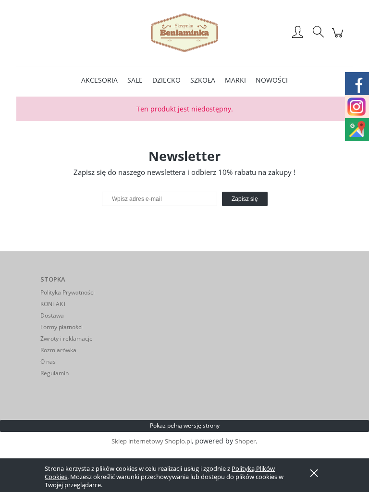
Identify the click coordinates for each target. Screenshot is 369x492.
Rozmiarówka (58, 350)
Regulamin (54, 373)
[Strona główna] (184, 32)
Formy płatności (61, 327)
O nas (48, 361)
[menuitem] (99, 80)
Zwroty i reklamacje (66, 338)
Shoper (245, 441)
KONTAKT (53, 304)
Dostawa (52, 315)
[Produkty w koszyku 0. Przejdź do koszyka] (338, 37)
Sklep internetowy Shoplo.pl (151, 441)
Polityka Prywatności (67, 292)
